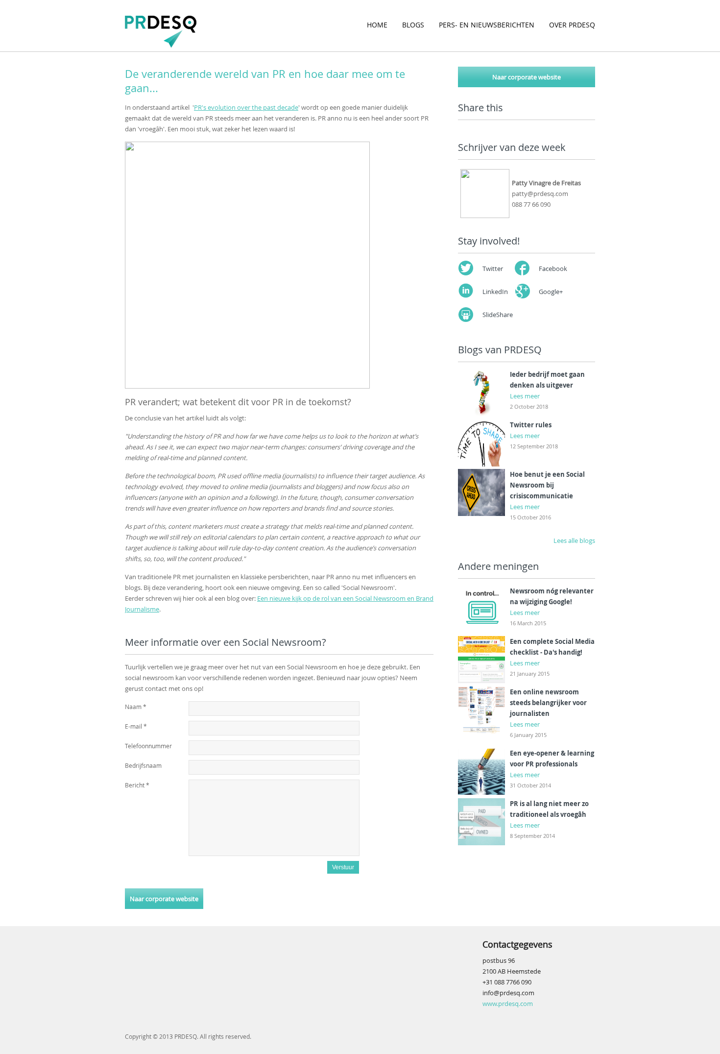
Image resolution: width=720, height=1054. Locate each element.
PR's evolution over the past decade (246, 107)
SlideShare (497, 314)
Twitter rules (531, 424)
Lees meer (525, 396)
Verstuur (343, 867)
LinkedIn (495, 291)
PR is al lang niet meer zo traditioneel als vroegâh (549, 809)
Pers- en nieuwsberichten (486, 24)
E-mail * (136, 726)
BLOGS (413, 24)
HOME (377, 24)
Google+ (551, 291)
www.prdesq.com (507, 1003)
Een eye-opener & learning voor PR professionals (552, 758)
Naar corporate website (164, 898)
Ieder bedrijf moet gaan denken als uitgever (547, 380)
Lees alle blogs (574, 540)
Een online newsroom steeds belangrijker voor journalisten (548, 702)
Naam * (135, 707)
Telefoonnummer (148, 746)
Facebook (553, 268)
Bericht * (137, 785)
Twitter (492, 268)
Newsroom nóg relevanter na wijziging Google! (552, 596)
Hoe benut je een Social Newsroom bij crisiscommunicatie (547, 485)
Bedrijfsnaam (143, 765)
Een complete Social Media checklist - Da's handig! (552, 647)
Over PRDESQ (572, 24)
